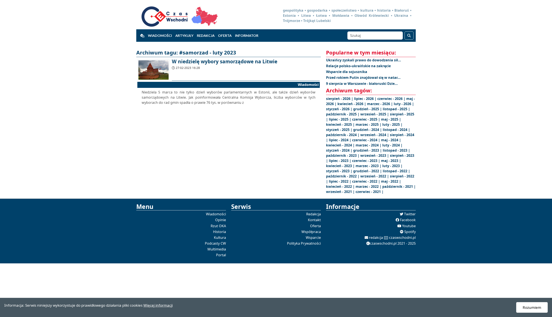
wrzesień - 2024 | (375, 134)
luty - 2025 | (392, 124)
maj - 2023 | (391, 160)
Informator (246, 35)
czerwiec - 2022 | (366, 181)
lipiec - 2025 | (340, 119)
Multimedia (216, 249)
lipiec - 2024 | (340, 140)
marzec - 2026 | (380, 103)
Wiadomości (160, 35)
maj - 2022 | (391, 181)
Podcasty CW (215, 243)
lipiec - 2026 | (365, 98)
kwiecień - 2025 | (341, 124)
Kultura (220, 237)
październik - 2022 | (343, 176)
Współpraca (311, 231)
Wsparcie (313, 237)
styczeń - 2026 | (339, 109)
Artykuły (184, 35)
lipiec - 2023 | (340, 160)
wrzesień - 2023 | (375, 155)
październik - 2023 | (343, 155)
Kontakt (314, 220)
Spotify (410, 231)
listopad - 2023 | (396, 150)
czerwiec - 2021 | (370, 191)
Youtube (409, 226)
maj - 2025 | (391, 119)
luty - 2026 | (404, 103)
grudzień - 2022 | (368, 171)
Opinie (220, 220)
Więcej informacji (158, 305)
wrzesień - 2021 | (341, 191)
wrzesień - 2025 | (375, 114)
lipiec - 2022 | (340, 181)
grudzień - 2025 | (368, 109)
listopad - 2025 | (396, 109)
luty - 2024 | (392, 145)
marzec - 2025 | (369, 124)
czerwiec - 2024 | (366, 140)
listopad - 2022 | (396, 171)
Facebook (408, 220)
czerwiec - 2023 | (366, 160)
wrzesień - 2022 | (375, 176)
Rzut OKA (218, 226)
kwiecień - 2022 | (341, 186)
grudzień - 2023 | (368, 150)
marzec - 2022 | (369, 186)
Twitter (410, 214)
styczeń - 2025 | (339, 129)
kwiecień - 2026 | (352, 103)
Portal (221, 255)
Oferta (225, 35)
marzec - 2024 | (369, 145)
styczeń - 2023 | (339, 171)
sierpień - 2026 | (340, 98)
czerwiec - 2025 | (366, 119)
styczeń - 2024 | (339, 150)
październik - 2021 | (399, 186)
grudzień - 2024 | (368, 129)
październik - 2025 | (343, 114)
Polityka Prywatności (304, 243)
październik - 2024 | (343, 134)
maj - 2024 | (391, 140)
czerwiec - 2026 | (391, 98)
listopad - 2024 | (396, 129)
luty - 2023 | (392, 165)
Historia (219, 231)
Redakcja (206, 35)
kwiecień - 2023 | (341, 165)
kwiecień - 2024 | (341, 145)
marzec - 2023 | (369, 165)
